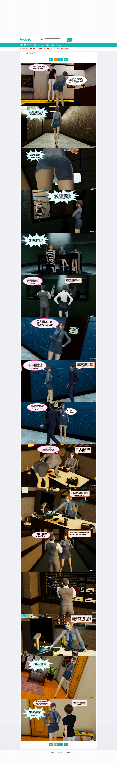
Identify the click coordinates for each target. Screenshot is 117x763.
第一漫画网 (25, 39)
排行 (35, 45)
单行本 (52, 45)
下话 (66, 59)
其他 (59, 45)
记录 (25, 45)
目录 (55, 59)
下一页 (61, 59)
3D (44, 45)
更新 (28, 45)
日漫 (41, 45)
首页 (21, 45)
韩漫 (38, 45)
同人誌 (48, 45)
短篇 (56, 45)
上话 (51, 59)
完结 (31, 45)
